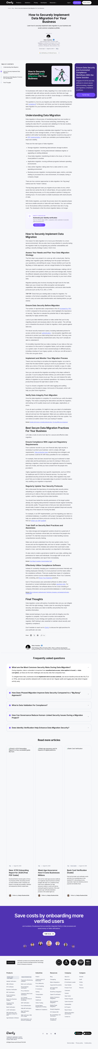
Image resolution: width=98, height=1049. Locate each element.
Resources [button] (53, 2)
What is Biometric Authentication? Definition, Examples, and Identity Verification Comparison (47, 593)
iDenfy (47, 627)
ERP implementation (34, 137)
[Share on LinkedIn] (31, 635)
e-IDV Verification (11, 1010)
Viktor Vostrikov (48, 40)
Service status (70, 1043)
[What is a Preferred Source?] (59, 53)
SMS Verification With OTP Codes (26, 1015)
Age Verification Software (25, 1011)
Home (9, 8)
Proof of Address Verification (11, 995)
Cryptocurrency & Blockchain (40, 980)
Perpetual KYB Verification (10, 1003)
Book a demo (86, 2)
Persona (81, 987)
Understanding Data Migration (10, 67)
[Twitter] (51, 1034)
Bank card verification (26, 984)
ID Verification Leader (70, 982)
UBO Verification (25, 1002)
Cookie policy (87, 1043)
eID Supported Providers (54, 988)
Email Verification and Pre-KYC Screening (26, 1019)
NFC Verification (11, 992)
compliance (32, 104)
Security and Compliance (53, 1019)
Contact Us (67, 1016)
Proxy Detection (25, 990)
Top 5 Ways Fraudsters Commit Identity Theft (41, 561)
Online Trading (39, 1002)
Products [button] (18, 2)
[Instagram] (55, 1033)
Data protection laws (41, 452)
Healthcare (38, 1000)
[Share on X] (34, 635)
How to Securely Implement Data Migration (11, 72)
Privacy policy (79, 1043)
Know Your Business (45, 578)
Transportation (39, 994)
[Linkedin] (47, 1033)
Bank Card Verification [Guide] (77, 871)
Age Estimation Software (13, 1017)
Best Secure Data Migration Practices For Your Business (12, 77)
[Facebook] (43, 1033)
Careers (67, 993)
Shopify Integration (55, 1009)
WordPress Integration (55, 991)
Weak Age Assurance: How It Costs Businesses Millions (49, 872)
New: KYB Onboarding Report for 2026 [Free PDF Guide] (19, 872)
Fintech (37, 976)
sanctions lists (60, 584)
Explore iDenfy (38, 225)
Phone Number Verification (25, 987)
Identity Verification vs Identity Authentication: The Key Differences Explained (49, 422)
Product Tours (68, 987)
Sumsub (81, 976)
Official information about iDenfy (69, 1013)
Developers (44, 2)
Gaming (37, 991)
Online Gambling (40, 986)
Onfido (81, 982)
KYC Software (10, 986)
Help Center (68, 996)
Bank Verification (11, 1007)
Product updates (73, 865)
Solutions (27, 2)
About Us (67, 976)
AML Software (10, 984)
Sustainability (68, 1004)
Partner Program (69, 998)
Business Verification (12, 989)
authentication (46, 333)
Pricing (36, 2)
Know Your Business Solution (12, 999)
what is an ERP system (38, 520)
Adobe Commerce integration (54, 998)
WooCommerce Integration (54, 1002)
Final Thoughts (7, 82)
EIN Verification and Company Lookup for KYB (12, 1014)
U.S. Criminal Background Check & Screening (26, 999)
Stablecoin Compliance (41, 1009)
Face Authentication (26, 1005)
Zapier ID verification (55, 994)
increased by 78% (65, 308)
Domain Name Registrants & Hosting (41, 1006)
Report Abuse (68, 1010)
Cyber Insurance (69, 1001)
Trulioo (81, 985)
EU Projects (68, 1007)
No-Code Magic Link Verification (55, 1015)
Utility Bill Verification (26, 1008)
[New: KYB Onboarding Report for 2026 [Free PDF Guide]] (20, 805)
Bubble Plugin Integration (53, 1006)
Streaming (38, 997)
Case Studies (68, 985)
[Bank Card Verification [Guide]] (78, 805)
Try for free (77, 2)
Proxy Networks (40, 983)
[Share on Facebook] (37, 635)
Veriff (80, 979)
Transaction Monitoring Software (27, 980)
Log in (69, 2)
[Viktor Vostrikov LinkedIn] (53, 40)
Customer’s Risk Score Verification (26, 994)
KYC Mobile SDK (54, 1012)
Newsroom (67, 979)
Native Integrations (55, 982)
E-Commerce (39, 989)
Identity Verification (11, 981)
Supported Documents (56, 985)
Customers (67, 990)
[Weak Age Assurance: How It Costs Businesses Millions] (49, 805)
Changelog (53, 979)
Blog (13, 8)
